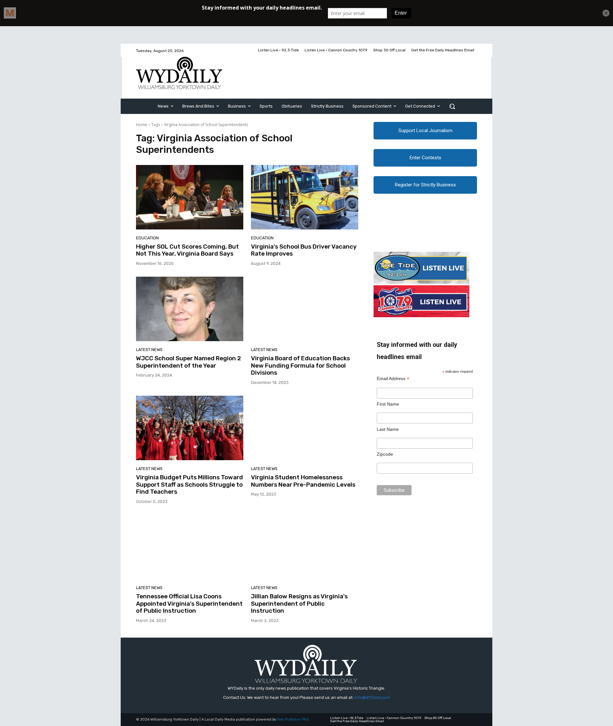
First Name (388, 404)
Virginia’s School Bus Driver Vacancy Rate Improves (304, 250)
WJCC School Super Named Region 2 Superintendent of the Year (188, 362)
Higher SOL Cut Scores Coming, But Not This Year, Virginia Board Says (187, 250)
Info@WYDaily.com (372, 697)
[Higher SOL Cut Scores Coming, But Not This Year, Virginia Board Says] (189, 197)
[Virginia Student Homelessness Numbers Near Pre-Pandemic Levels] (304, 428)
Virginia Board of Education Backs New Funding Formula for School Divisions (300, 366)
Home (141, 124)
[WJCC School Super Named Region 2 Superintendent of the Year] (189, 309)
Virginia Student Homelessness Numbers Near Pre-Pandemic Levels (303, 481)
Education (147, 238)
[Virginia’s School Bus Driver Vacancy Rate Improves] (304, 197)
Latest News (149, 350)
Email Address (393, 379)
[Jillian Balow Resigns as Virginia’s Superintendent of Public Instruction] (304, 547)
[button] (452, 106)
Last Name (388, 429)
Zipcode (385, 454)
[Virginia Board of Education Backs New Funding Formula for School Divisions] (304, 309)
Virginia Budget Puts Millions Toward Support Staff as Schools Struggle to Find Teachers (189, 485)
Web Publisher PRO (293, 719)
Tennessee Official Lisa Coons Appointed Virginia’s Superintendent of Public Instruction (189, 604)
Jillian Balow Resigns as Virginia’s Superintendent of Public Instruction (299, 604)
